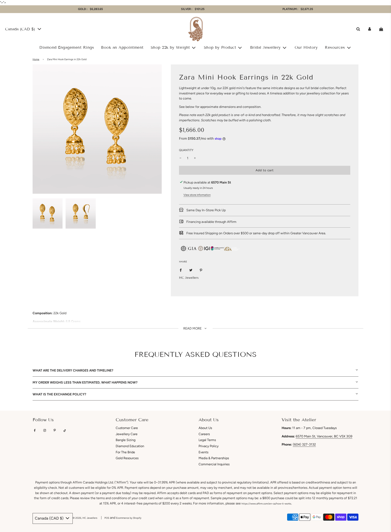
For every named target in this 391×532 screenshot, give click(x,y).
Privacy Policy (209, 446)
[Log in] (370, 29)
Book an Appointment (122, 47)
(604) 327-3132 (304, 444)
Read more (192, 328)
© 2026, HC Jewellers (85, 518)
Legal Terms (207, 440)
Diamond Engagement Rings (66, 47)
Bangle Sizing (125, 440)
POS (106, 518)
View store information (197, 194)
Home (36, 59)
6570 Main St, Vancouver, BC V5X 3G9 (324, 436)
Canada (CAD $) (20, 29)
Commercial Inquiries (214, 464)
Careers (204, 434)
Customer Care (127, 428)
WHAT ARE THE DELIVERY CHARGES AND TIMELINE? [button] (73, 370)
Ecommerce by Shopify (128, 518)
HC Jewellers (189, 278)
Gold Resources (127, 458)
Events (203, 452)
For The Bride (125, 452)
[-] (180, 158)
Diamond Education (130, 446)
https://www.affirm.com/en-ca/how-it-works (266, 503)
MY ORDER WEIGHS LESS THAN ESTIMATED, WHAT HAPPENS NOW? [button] (85, 382)
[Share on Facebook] (180, 270)
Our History (306, 47)
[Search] (358, 29)
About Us (205, 428)
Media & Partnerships (214, 458)
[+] (194, 158)
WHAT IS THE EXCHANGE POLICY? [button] (59, 394)
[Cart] (381, 29)
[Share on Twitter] (191, 270)
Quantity (186, 150)
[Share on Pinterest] (201, 270)
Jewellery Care (126, 434)
